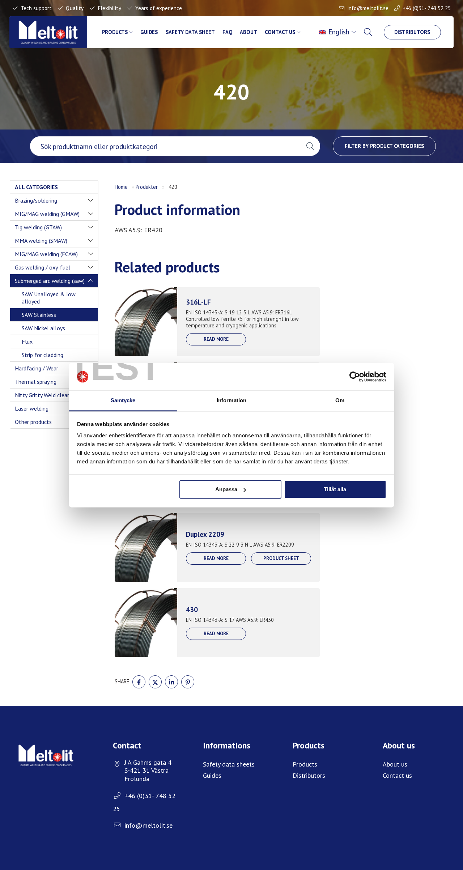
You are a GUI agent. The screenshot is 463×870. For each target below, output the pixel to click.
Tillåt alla (335, 489)
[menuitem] (339, 32)
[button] (310, 146)
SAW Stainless (39, 314)
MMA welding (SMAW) (41, 240)
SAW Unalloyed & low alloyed (49, 297)
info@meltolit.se (368, 8)
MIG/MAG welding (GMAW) (47, 213)
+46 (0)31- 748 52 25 (427, 8)
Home (121, 186)
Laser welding (31, 408)
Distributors (412, 32)
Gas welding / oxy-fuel (42, 267)
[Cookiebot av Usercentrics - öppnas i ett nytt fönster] (354, 376)
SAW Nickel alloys (43, 328)
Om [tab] (339, 401)
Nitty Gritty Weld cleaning (46, 395)
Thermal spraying (35, 381)
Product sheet (281, 558)
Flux (27, 341)
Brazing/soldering (36, 200)
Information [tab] (231, 401)
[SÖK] (368, 32)
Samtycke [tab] (123, 401)
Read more (216, 339)
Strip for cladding (42, 354)
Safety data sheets (229, 764)
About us (395, 764)
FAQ (227, 32)
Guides (149, 32)
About (248, 32)
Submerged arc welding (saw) (50, 280)
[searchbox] (165, 146)
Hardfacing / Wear (36, 368)
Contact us (280, 32)
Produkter (147, 186)
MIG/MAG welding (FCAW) (46, 254)
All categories (36, 187)
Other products (33, 421)
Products (115, 32)
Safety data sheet (190, 32)
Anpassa (226, 489)
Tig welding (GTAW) (38, 227)
